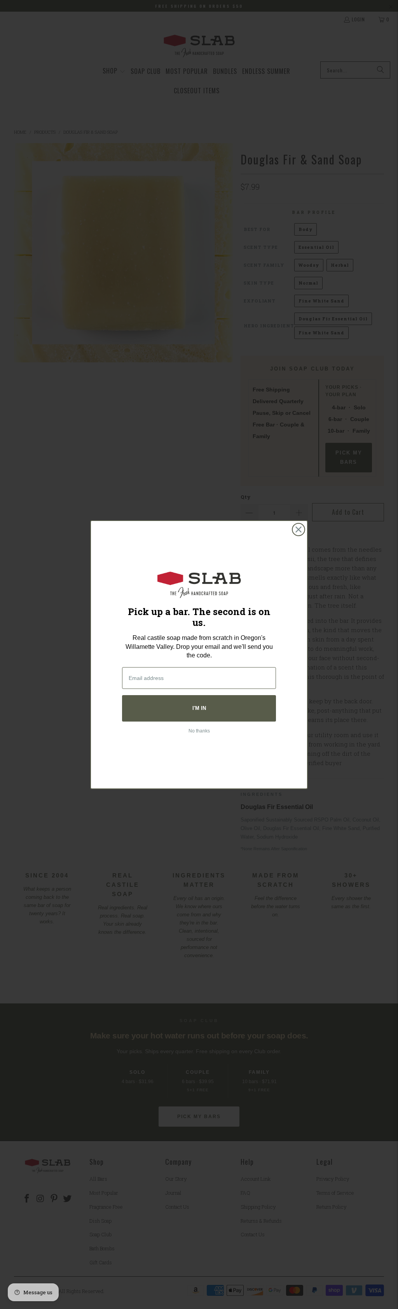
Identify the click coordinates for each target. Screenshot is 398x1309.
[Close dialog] (298, 529)
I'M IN (199, 708)
